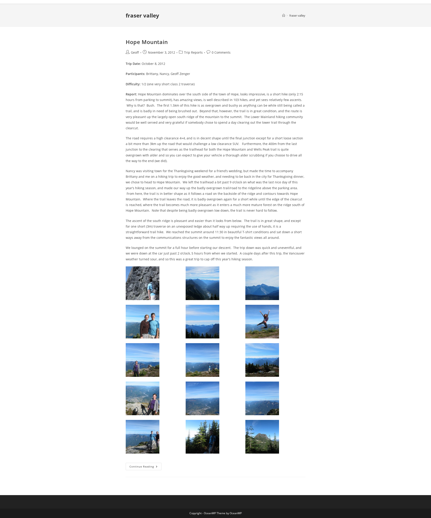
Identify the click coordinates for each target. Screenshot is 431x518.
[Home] (283, 15)
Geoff (135, 52)
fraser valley (297, 15)
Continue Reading (145, 467)
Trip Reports (193, 52)
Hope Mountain (147, 42)
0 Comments (221, 52)
